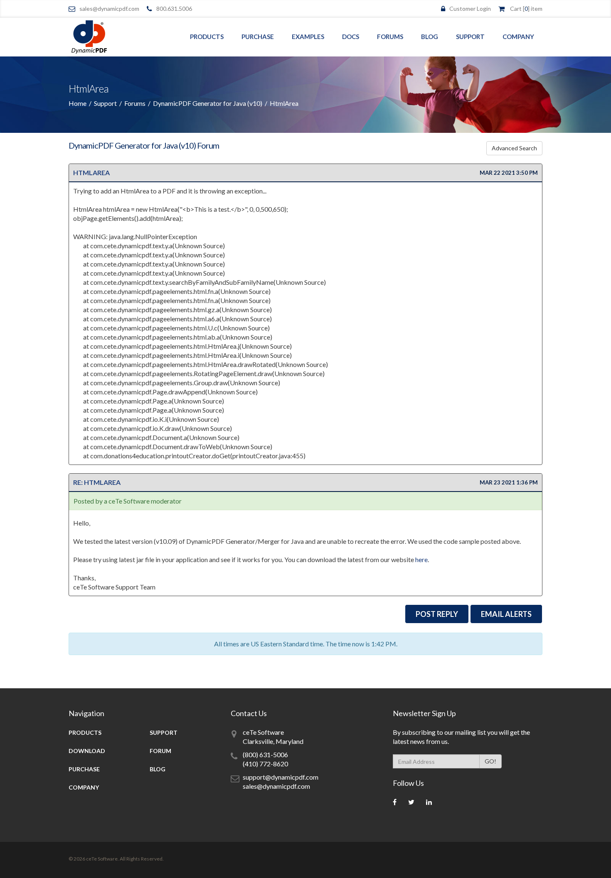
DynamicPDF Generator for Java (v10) (207, 103)
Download (87, 750)
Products (207, 36)
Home (77, 103)
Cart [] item (526, 8)
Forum (160, 750)
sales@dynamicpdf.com (109, 8)
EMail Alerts (506, 614)
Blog (429, 36)
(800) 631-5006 (265, 754)
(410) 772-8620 (265, 764)
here (421, 559)
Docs (350, 36)
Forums (390, 36)
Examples (308, 36)
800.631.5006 (174, 8)
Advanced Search (514, 148)
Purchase (257, 36)
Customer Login (470, 8)
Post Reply (437, 614)
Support (470, 36)
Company (518, 36)
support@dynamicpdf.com (280, 777)
